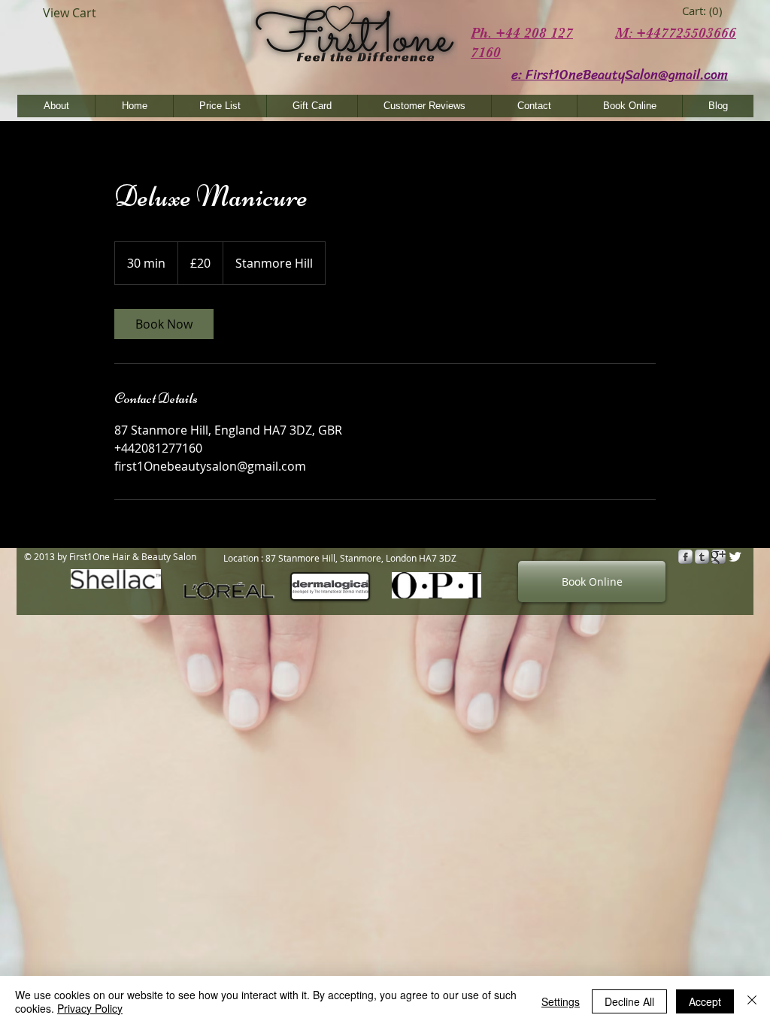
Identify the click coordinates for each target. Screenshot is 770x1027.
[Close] (752, 1001)
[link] (704, 11)
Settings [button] (560, 1001)
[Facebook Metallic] (685, 557)
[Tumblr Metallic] (702, 557)
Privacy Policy (90, 1008)
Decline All (629, 1001)
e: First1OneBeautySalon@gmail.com (619, 74)
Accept (705, 1001)
